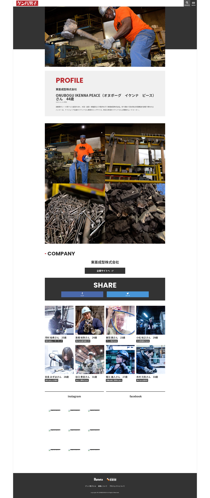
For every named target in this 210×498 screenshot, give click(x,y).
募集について (102, 486)
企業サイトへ (103, 270)
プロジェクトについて (117, 486)
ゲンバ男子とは (90, 486)
